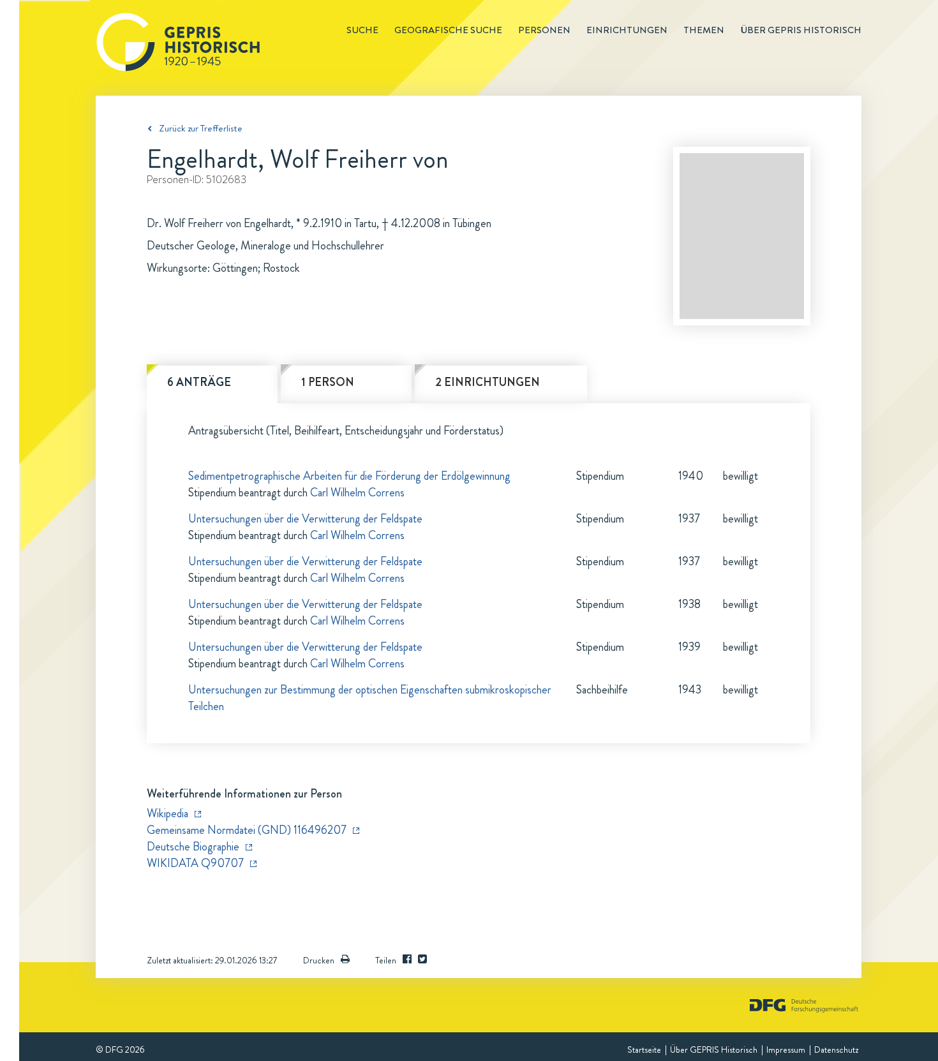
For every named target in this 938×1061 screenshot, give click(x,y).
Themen (703, 30)
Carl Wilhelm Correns (357, 492)
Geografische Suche (448, 30)
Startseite (644, 1049)
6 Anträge (199, 382)
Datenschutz (836, 1049)
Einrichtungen (626, 30)
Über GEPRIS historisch (800, 30)
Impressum (785, 1049)
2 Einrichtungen (487, 382)
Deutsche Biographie (193, 846)
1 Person (327, 382)
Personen (544, 30)
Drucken (318, 960)
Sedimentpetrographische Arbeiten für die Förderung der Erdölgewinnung (349, 476)
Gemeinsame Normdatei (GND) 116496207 (246, 830)
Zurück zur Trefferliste (200, 128)
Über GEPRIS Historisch (713, 1049)
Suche (362, 30)
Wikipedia (167, 813)
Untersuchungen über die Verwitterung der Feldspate (305, 518)
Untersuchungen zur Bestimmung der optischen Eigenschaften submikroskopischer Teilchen (369, 698)
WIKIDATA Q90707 (195, 863)
